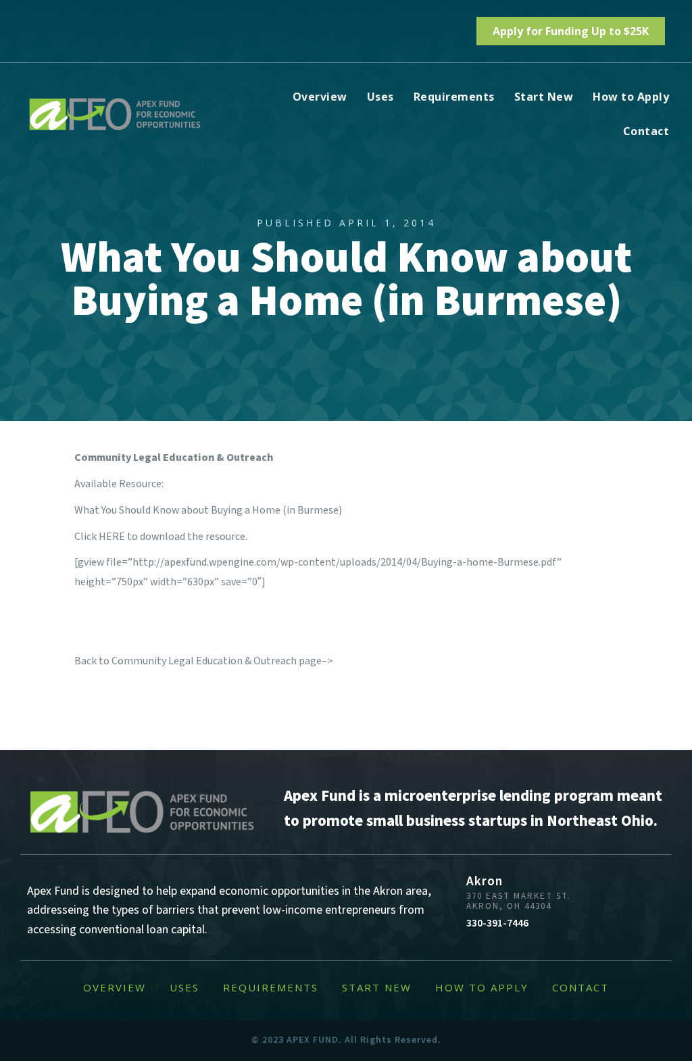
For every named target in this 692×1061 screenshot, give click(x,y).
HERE (112, 536)
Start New (544, 96)
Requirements (454, 96)
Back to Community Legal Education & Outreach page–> (203, 660)
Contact (646, 131)
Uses (380, 96)
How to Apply (631, 96)
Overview (320, 96)
